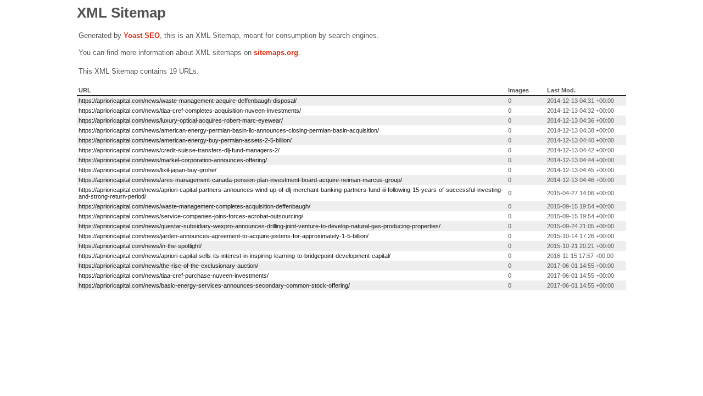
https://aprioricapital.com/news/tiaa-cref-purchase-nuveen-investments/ (174, 275)
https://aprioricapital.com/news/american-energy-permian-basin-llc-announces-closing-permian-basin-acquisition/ (229, 130)
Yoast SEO (142, 35)
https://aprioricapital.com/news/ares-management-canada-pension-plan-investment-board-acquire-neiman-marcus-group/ (240, 180)
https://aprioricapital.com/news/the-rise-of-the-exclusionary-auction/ (168, 265)
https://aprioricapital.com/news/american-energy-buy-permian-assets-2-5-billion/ (185, 140)
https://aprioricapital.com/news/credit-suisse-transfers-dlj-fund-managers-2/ (179, 150)
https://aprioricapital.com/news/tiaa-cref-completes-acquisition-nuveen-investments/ (190, 110)
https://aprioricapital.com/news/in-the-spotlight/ (140, 246)
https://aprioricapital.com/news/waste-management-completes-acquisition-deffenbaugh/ (194, 206)
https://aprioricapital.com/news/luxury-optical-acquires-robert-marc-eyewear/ (181, 120)
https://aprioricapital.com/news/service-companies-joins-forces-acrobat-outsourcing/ (191, 216)
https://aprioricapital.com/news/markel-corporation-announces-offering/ (173, 160)
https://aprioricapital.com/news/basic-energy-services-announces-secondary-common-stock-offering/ (214, 285)
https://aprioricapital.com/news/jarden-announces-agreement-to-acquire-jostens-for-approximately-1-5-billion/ (224, 236)
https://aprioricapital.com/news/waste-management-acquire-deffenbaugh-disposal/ (188, 100)
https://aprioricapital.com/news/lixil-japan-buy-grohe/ (147, 170)
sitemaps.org (276, 52)
